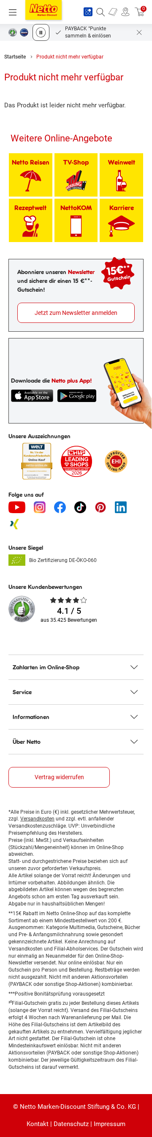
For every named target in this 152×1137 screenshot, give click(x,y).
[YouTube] (16, 507)
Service (22, 692)
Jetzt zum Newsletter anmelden (76, 312)
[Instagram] (40, 507)
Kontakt (38, 1124)
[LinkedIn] (121, 507)
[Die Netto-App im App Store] (32, 395)
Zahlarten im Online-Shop (46, 667)
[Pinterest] (100, 507)
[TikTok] (80, 507)
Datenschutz (71, 1124)
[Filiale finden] (125, 12)
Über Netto (27, 742)
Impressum (109, 1124)
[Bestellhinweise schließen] (139, 32)
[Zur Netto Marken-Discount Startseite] (43, 10)
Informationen (31, 717)
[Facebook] (60, 507)
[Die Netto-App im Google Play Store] (76, 395)
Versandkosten (37, 819)
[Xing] (14, 524)
